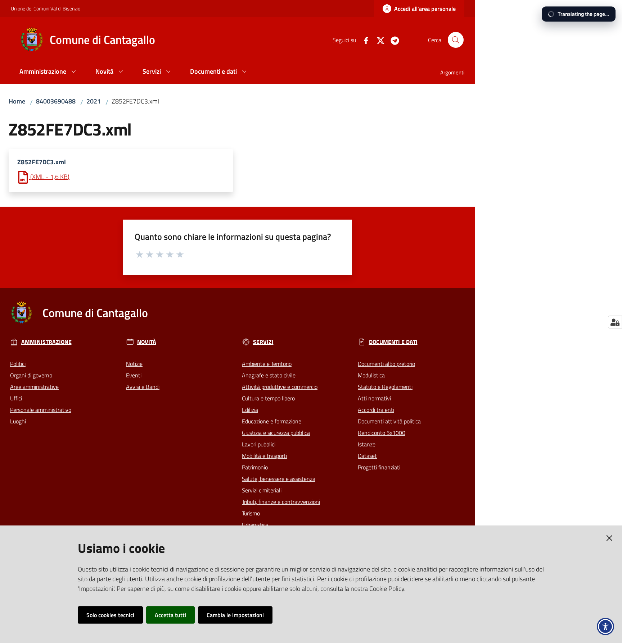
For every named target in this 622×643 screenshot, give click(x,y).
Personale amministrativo (40, 409)
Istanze (366, 444)
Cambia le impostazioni (235, 615)
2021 (93, 101)
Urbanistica (255, 524)
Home (17, 101)
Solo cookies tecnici (110, 615)
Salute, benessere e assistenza (278, 478)
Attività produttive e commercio (279, 386)
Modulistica (371, 375)
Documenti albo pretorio (386, 363)
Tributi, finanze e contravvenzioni (281, 501)
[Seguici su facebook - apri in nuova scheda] (363, 40)
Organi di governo (31, 375)
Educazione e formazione (271, 421)
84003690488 (56, 101)
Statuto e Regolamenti (385, 386)
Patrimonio (255, 467)
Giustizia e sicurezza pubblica (276, 432)
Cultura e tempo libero (268, 398)
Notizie (134, 363)
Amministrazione (46, 342)
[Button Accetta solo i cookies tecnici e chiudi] (609, 538)
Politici (18, 363)
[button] (455, 40)
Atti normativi (374, 398)
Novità (146, 342)
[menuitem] (49, 72)
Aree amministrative (34, 386)
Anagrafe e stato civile (269, 375)
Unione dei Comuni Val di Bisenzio (45, 8)
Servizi (263, 342)
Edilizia (250, 409)
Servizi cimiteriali (261, 490)
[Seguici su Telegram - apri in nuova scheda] (392, 40)
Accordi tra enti (376, 409)
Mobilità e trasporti (264, 455)
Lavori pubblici (258, 444)
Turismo (251, 513)
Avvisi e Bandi (142, 386)
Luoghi (18, 421)
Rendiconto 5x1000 (381, 432)
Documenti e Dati (393, 342)
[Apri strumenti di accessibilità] (605, 626)
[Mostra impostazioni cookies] (615, 322)
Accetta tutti (170, 615)
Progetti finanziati (379, 467)
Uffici (16, 398)
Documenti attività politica (389, 421)
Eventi (133, 375)
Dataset (367, 455)
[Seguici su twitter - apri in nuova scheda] (377, 40)
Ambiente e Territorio (267, 363)
